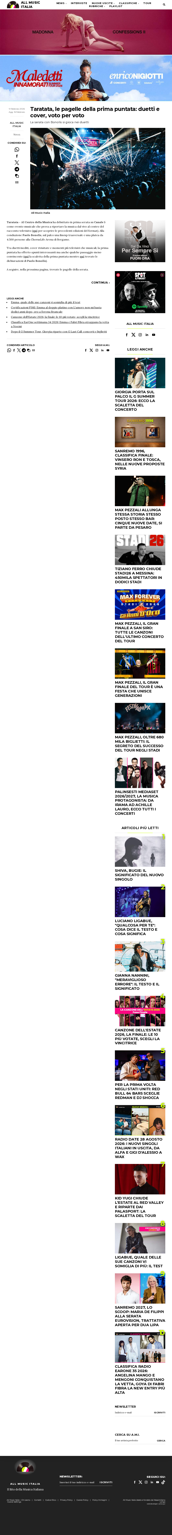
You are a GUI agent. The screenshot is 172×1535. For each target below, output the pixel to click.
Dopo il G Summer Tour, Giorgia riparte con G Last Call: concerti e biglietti (59, 331)
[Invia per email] (17, 182)
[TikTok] (163, 1482)
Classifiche (128, 3)
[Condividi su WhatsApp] (17, 149)
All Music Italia (17, 124)
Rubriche (96, 6)
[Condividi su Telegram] (17, 169)
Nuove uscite (102, 3)
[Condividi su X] (17, 162)
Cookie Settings (14, 1502)
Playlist (116, 6)
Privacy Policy (66, 1500)
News (60, 3)
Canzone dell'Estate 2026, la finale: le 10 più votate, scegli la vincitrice (55, 317)
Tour (147, 3)
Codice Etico (50, 1500)
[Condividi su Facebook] (17, 156)
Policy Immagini (99, 1500)
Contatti (37, 1500)
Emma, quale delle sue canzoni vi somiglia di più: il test (45, 302)
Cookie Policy (82, 1500)
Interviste (79, 3)
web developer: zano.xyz (156, 1504)
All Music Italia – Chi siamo (18, 1500)
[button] (17, 175)
